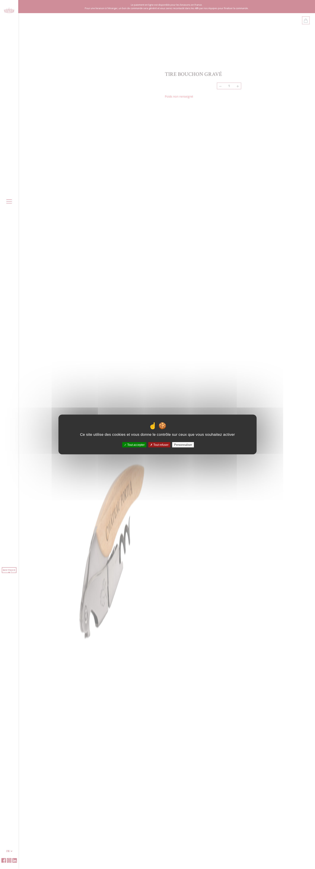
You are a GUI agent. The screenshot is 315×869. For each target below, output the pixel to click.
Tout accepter (136, 444)
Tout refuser (160, 444)
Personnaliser (183, 444)
